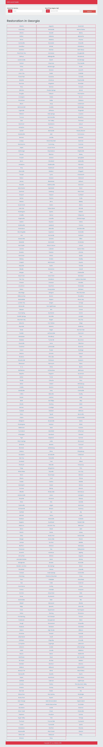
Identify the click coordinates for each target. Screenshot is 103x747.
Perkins (51, 684)
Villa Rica (21, 90)
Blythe (81, 367)
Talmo (51, 515)
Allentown (81, 525)
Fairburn (51, 93)
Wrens (51, 255)
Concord (80, 444)
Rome (21, 39)
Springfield (81, 158)
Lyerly (80, 407)
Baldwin (81, 211)
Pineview (51, 417)
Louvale (51, 650)
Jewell (51, 637)
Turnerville (51, 724)
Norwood (51, 498)
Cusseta (81, 114)
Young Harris (51, 289)
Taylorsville (21, 505)
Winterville (21, 306)
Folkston (21, 114)
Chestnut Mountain (51, 576)
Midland (21, 667)
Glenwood (21, 363)
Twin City (21, 279)
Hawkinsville (51, 164)
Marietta (51, 39)
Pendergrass (21, 424)
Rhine (51, 451)
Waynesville (21, 731)
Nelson (21, 178)
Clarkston (81, 100)
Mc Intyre (21, 660)
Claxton (51, 198)
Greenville (21, 343)
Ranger (21, 539)
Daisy (21, 535)
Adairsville (81, 161)
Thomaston (81, 93)
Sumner (81, 438)
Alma (51, 201)
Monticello (51, 242)
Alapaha (21, 373)
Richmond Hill (21, 107)
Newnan (51, 50)
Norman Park (80, 330)
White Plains (21, 471)
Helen (80, 404)
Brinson (51, 508)
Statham (80, 235)
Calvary (51, 569)
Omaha (21, 684)
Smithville (81, 387)
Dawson (51, 178)
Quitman (21, 191)
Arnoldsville (51, 454)
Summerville (51, 117)
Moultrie (21, 80)
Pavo (81, 380)
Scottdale (81, 704)
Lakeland (51, 225)
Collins (21, 394)
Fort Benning (21, 616)
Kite (51, 502)
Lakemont (81, 643)
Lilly (81, 512)
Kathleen (21, 640)
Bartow (81, 485)
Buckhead (51, 522)
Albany (81, 33)
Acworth (81, 70)
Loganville (21, 110)
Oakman (51, 681)
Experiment (51, 610)
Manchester (21, 188)
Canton (21, 63)
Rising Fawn (21, 694)
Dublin (51, 73)
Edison (21, 289)
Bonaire (51, 562)
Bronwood (81, 441)
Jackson (51, 158)
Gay (51, 549)
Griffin (21, 70)
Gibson (81, 377)
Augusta (51, 26)
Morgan (21, 272)
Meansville (51, 519)
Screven (51, 353)
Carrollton (21, 46)
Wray (51, 738)
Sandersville (21, 134)
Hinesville (80, 43)
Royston (51, 222)
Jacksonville (80, 535)
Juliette (81, 637)
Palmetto (80, 164)
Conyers (81, 87)
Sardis (21, 330)
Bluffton (21, 546)
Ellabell (21, 603)
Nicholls (81, 208)
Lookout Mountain (81, 279)
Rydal (80, 697)
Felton (21, 613)
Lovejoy (21, 141)
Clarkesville (81, 272)
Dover (21, 596)
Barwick (51, 444)
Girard (51, 529)
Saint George (21, 701)
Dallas (51, 100)
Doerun (81, 353)
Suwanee (51, 77)
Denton (81, 488)
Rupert (51, 697)
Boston (51, 296)
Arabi (80, 397)
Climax (81, 478)
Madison (51, 171)
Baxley (81, 154)
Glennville (21, 171)
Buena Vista (81, 249)
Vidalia (51, 97)
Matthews (21, 657)
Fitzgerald (81, 110)
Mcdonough (51, 66)
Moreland (51, 434)
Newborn (80, 360)
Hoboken (51, 411)
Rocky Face (21, 697)
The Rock (21, 721)
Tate (51, 718)
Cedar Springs (51, 573)
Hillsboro (81, 630)
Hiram (80, 188)
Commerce (81, 134)
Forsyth (21, 158)
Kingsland (51, 83)
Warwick (81, 434)
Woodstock (81, 56)
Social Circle (21, 205)
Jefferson (51, 110)
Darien (51, 205)
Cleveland (51, 161)
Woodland (21, 454)
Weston (81, 731)
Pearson (51, 252)
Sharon (81, 539)
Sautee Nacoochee (51, 704)
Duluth (51, 60)
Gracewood (51, 623)
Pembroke (81, 242)
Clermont (81, 333)
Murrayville (21, 674)
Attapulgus (21, 434)
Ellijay (21, 606)
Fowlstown (21, 620)
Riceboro (21, 357)
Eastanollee (21, 600)
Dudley (81, 394)
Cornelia (81, 77)
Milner (21, 384)
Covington (21, 97)
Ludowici (51, 249)
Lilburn (21, 104)
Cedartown (81, 104)
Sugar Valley (21, 718)
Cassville (80, 569)
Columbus (21, 29)
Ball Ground (51, 262)
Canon (21, 350)
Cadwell (21, 411)
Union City (21, 73)
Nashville (80, 168)
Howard (51, 633)
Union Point (51, 276)
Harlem (21, 222)
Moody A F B (21, 670)
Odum (21, 417)
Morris (51, 670)
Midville (81, 481)
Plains (80, 363)
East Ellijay (51, 400)
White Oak (21, 735)
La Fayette (21, 643)
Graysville (81, 623)
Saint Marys (81, 50)
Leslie (51, 441)
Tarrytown (21, 549)
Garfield (21, 512)
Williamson (22, 427)
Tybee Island (51, 208)
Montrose (81, 505)
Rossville (21, 185)
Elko (81, 600)
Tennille (81, 265)
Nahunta (21, 323)
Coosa (81, 586)
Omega (81, 303)
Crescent (80, 589)
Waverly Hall (21, 360)
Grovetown (21, 100)
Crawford (21, 346)
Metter (21, 198)
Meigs (80, 323)
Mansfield (51, 431)
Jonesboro (21, 164)
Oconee (21, 488)
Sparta (51, 211)
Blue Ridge (21, 292)
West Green (51, 731)
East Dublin (21, 245)
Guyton (81, 262)
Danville (81, 502)
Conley (51, 586)
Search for (12, 8)
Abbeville (51, 228)
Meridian (21, 664)
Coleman (80, 583)
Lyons (51, 174)
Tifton (21, 66)
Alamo (81, 205)
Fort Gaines (51, 323)
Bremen (21, 137)
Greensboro (21, 228)
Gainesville (51, 29)
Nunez (51, 532)
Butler (51, 265)
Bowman (80, 346)
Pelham (21, 201)
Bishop (51, 488)
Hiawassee (21, 336)
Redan (51, 691)
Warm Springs (21, 441)
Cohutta (51, 380)
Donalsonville (80, 228)
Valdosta (51, 36)
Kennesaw (51, 53)
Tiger (21, 438)
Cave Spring (21, 313)
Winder (51, 46)
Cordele (51, 107)
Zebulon (21, 309)
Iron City (81, 471)
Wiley (80, 735)
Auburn (81, 124)
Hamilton (21, 50)
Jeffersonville (51, 333)
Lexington (81, 495)
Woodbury (51, 336)
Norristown (51, 677)
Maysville (21, 265)
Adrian (21, 377)
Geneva (51, 546)
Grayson (21, 195)
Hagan (51, 330)
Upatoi (81, 724)
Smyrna (81, 39)
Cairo (21, 120)
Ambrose (21, 444)
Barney (81, 559)
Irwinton (51, 397)
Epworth (51, 606)
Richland (80, 289)
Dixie (81, 593)
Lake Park (21, 208)
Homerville (51, 235)
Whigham (21, 421)
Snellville (81, 73)
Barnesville (51, 131)
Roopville (21, 498)
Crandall (51, 589)
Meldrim (81, 660)
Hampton (21, 127)
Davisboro (51, 279)
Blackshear (51, 181)
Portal (51, 377)
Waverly (81, 728)
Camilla (51, 137)
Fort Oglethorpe (51, 306)
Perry (21, 87)
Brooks (21, 404)
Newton (51, 387)
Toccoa (21, 117)
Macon (21, 654)
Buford (81, 90)
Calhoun (21, 56)
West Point (81, 191)
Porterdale (81, 286)
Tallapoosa (81, 215)
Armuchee (21, 556)
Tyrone (81, 127)
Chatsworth (81, 174)
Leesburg (51, 191)
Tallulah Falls (80, 522)
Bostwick (21, 448)
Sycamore (81, 373)
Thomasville (80, 63)
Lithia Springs (80, 647)
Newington (21, 485)
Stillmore (80, 411)
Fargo (21, 468)
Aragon (51, 303)
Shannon (80, 708)
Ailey (81, 400)
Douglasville (81, 53)
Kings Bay (51, 640)
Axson (51, 559)
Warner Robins (81, 29)
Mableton (81, 650)
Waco (21, 414)
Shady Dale (51, 492)
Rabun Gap (81, 687)
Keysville (51, 471)
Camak (21, 542)
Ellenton (81, 475)
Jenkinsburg (51, 448)
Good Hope (51, 475)
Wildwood (51, 735)
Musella (51, 674)
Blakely (81, 201)
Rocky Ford (51, 535)
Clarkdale (51, 579)
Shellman (80, 326)
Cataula (21, 573)
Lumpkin (81, 316)
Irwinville (81, 633)
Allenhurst (81, 370)
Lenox (51, 343)
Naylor (21, 677)
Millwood (51, 667)
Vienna (51, 215)
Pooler (81, 66)
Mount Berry (80, 670)
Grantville (81, 232)
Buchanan (51, 313)
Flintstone (81, 613)
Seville (51, 708)
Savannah (81, 26)
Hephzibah (51, 188)
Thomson (81, 120)
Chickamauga (81, 218)
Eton (81, 336)
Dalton (21, 36)
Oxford (81, 245)
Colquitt (21, 262)
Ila (80, 458)
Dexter (21, 397)
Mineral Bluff (80, 667)
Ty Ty (21, 367)
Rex (81, 691)
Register (21, 522)
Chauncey (81, 465)
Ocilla (80, 198)
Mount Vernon (51, 245)
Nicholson (81, 276)
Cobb (51, 583)
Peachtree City (21, 53)
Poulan (51, 350)
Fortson (81, 616)
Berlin (21, 400)
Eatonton (80, 185)
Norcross (21, 83)
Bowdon (21, 252)
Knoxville (80, 640)
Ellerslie (81, 603)
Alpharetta (81, 36)
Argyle (51, 505)
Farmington (81, 610)
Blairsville (51, 394)
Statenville (81, 711)
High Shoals (51, 630)
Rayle (80, 515)
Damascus (81, 492)
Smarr (51, 711)
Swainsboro (51, 124)
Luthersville (51, 346)
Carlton (51, 481)
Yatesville (51, 458)
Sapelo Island (80, 701)
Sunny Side (51, 539)
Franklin (21, 333)
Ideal (51, 427)
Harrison (51, 424)
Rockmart (21, 124)
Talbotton (81, 343)
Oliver (21, 502)
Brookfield (21, 569)
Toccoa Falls (51, 721)
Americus (51, 80)
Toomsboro (21, 431)
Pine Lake (51, 357)
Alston (21, 529)
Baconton (81, 340)
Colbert (51, 384)
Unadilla (21, 215)
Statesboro (81, 46)
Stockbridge (80, 60)
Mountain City (21, 319)
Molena (21, 451)
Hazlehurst (51, 168)
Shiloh (80, 424)
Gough (21, 623)
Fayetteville (81, 80)
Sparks (81, 255)
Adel (51, 134)
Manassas (81, 546)
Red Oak (21, 691)
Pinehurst (21, 465)
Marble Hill (81, 654)
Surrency (80, 508)
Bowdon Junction (21, 566)
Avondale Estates (21, 559)
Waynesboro (51, 151)
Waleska (21, 340)
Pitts (81, 468)
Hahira (81, 222)
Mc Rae (51, 660)
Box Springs (51, 566)
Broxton (81, 306)
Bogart (51, 319)
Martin (81, 448)
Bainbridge (81, 107)
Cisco (21, 579)
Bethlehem (21, 370)
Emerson (51, 282)
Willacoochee (21, 296)
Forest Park (21, 77)
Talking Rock (80, 549)
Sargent (21, 704)
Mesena (81, 664)
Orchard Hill (21, 508)
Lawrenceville (21, 60)
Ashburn (81, 181)
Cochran (80, 144)
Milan (80, 357)
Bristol (80, 566)
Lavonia (21, 249)
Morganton (51, 468)
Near (52, 8)
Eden (51, 600)
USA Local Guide (13, 2)
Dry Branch (51, 596)
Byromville (81, 414)
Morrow (51, 127)
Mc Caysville (80, 657)
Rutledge (80, 350)
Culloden (80, 519)
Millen (80, 238)
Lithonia (81, 252)
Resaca (21, 353)
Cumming (51, 144)
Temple (21, 174)
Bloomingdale (21, 232)
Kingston (51, 373)
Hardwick (51, 627)
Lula (21, 235)
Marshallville (21, 299)
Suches (81, 714)
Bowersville (51, 421)
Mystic (81, 674)
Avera (51, 495)
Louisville (51, 218)
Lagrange (51, 643)
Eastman (80, 141)
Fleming (51, 613)
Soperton (51, 232)
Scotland (21, 461)
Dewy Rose (51, 593)
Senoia (21, 181)
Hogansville (21, 218)
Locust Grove (51, 147)
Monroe (51, 87)
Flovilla (21, 380)
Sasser (51, 485)
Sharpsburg (81, 451)
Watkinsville (21, 225)
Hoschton (51, 286)
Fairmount (51, 363)
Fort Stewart (51, 616)
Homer (81, 313)
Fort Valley (51, 120)
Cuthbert (80, 195)
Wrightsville (81, 151)
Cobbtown (81, 454)
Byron (21, 161)
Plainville (51, 465)
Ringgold (80, 171)
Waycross (51, 63)
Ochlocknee (51, 370)
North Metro (80, 677)
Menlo (81, 421)
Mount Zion (21, 276)
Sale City (21, 458)
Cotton (21, 589)
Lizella (21, 650)
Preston (21, 687)
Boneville (80, 562)
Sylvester (80, 137)
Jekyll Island (21, 637)
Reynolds (21, 326)
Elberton (51, 154)
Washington (21, 211)
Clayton (51, 195)
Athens (21, 33)
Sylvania (51, 238)
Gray (21, 168)
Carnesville (81, 390)
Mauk (51, 657)
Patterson (51, 360)
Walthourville (51, 185)
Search (89, 11)
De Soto (21, 593)
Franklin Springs (21, 316)
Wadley (81, 259)
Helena (21, 630)
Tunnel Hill (51, 340)
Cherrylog (21, 576)
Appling (81, 552)
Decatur (51, 70)
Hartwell (81, 147)
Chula (80, 576)
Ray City (81, 319)
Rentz (21, 475)
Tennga (81, 718)
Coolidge (51, 407)
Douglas (21, 93)
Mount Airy (81, 299)
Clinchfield (81, 579)
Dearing (51, 404)
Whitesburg (81, 384)
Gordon (51, 259)
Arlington (51, 292)
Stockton (51, 714)
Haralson (21, 519)
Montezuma (21, 144)
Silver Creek (21, 711)
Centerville (81, 573)
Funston (81, 427)
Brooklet (81, 282)
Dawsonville (21, 238)
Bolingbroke (21, 562)
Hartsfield (81, 627)
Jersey (81, 532)
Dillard (81, 461)
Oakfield (21, 681)
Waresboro (21, 728)
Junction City (51, 525)
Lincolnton (21, 286)
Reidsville (21, 242)
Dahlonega (21, 151)
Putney (51, 687)
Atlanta (21, 26)
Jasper (21, 147)
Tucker (21, 724)
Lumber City (21, 303)
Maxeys (81, 498)
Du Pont (51, 542)
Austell (21, 131)
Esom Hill (80, 606)
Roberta (51, 326)
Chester (21, 282)
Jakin (80, 529)
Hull (51, 512)
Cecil (51, 478)
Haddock (21, 627)
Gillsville (21, 492)
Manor (51, 654)
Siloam (21, 478)
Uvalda (21, 387)
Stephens (21, 714)
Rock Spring (51, 694)
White (51, 367)
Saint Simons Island (51, 701)
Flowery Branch (81, 131)
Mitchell (21, 515)
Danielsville (21, 390)
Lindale (51, 647)
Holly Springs (51, 114)
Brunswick (51, 43)
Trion (51, 272)
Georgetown (51, 620)
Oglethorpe (81, 681)
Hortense (21, 633)
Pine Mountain (81, 292)
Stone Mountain (51, 141)
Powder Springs (51, 90)
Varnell (81, 269)
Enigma (51, 299)
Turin (51, 461)
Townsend (81, 721)
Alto (51, 309)
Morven (21, 407)
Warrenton (51, 269)
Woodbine (81, 296)
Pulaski (21, 481)
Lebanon (21, 647)
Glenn (80, 620)
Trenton (81, 225)
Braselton (80, 117)
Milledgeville (51, 56)
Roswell (51, 33)
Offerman (81, 431)
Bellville (81, 542)
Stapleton (51, 438)
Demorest (21, 255)
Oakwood (81, 178)
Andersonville (21, 495)
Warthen (51, 728)
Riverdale (80, 83)
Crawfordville (80, 417)
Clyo (21, 583)
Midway (21, 259)
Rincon (81, 97)
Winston (21, 738)
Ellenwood (51, 603)
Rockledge (81, 694)
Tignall (51, 414)
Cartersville (21, 43)
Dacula (21, 154)
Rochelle (51, 316)
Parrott (21, 532)
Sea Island (21, 708)
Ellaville (21, 269)
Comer (81, 309)
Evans (21, 610)
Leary (51, 390)
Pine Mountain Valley (81, 684)
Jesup (51, 104)
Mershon (51, 664)
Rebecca (21, 525)
